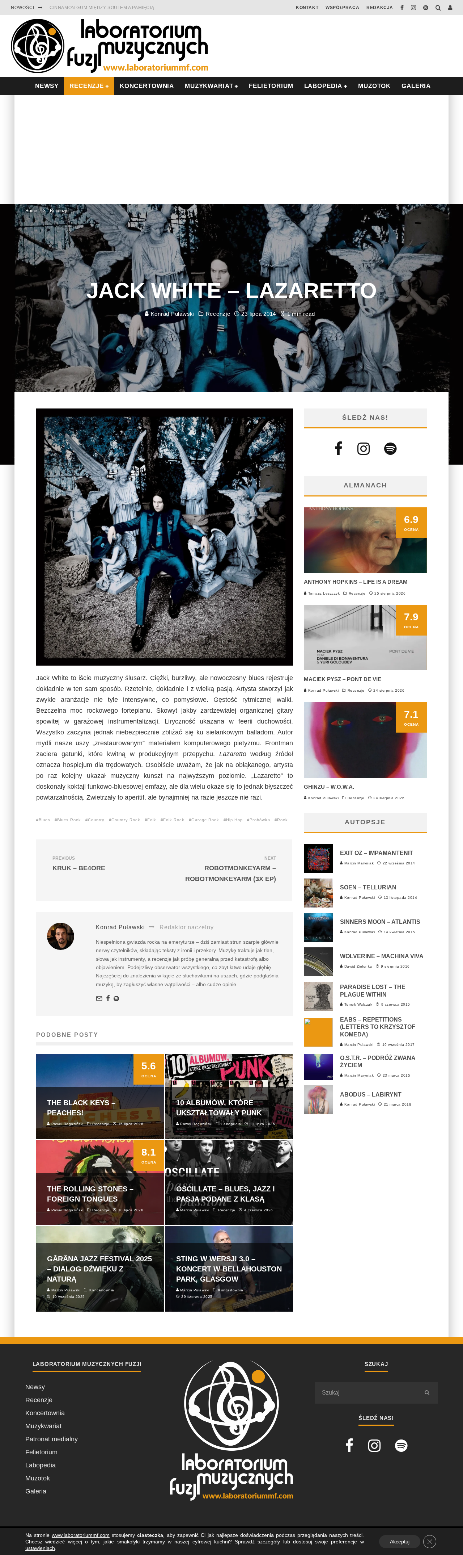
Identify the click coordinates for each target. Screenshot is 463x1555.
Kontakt (307, 7)
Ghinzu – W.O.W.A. (329, 787)
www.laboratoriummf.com (81, 1535)
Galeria (416, 86)
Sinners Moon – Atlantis (380, 922)
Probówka (260, 820)
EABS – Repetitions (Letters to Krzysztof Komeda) (377, 1027)
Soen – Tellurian (368, 887)
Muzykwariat (209, 86)
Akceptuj (399, 1541)
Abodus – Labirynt (371, 1094)
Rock (282, 820)
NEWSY (47, 86)
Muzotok (374, 86)
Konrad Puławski (172, 314)
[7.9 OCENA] (365, 668)
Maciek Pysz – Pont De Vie (342, 679)
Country (96, 820)
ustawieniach (40, 1548)
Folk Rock (173, 820)
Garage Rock (205, 820)
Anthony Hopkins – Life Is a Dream (356, 582)
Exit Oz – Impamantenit (376, 853)
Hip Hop (234, 820)
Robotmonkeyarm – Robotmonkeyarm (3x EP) (230, 869)
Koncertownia (147, 86)
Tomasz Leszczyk (323, 593)
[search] (427, 1393)
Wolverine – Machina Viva (382, 956)
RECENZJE (86, 86)
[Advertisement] (231, 149)
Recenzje (218, 314)
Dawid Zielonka (357, 966)
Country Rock (125, 820)
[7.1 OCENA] (365, 775)
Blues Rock (69, 820)
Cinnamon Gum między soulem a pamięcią (102, 4)
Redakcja (379, 7)
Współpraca (342, 7)
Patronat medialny (51, 1439)
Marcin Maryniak (358, 863)
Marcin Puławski (358, 1045)
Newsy (35, 1387)
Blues (44, 820)
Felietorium (271, 86)
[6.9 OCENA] (365, 570)
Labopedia (323, 86)
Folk (151, 820)
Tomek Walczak (357, 1004)
